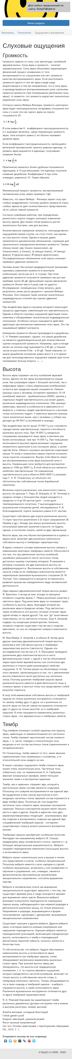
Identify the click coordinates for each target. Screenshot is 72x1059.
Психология (24, 32)
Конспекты (8, 32)
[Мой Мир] (20, 1040)
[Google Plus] (29, 1040)
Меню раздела (36, 23)
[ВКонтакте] (6, 1040)
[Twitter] (10, 1040)
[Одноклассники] (15, 1040)
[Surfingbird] (34, 1040)
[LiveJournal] (24, 1040)
